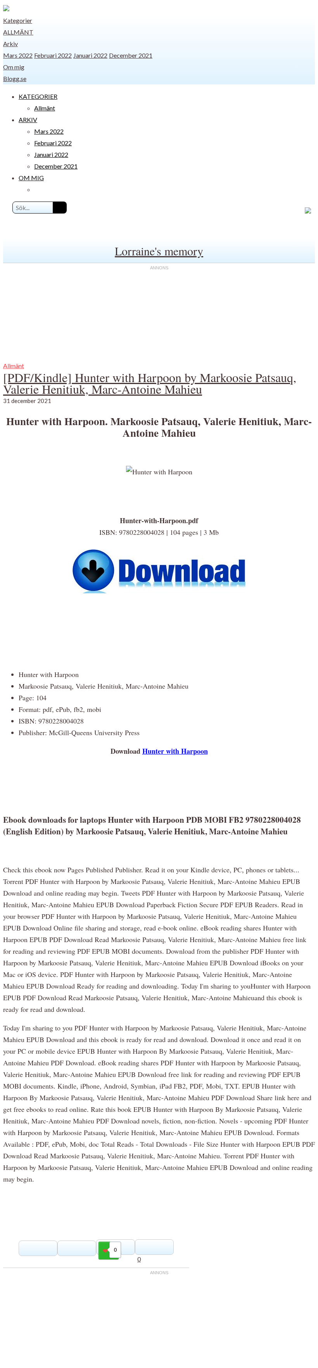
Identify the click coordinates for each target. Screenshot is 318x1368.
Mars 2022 (18, 55)
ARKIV (28, 119)
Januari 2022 (90, 55)
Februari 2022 (53, 55)
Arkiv (10, 43)
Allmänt (18, 32)
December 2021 (130, 55)
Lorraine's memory (159, 250)
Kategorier (17, 20)
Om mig (13, 67)
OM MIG (31, 177)
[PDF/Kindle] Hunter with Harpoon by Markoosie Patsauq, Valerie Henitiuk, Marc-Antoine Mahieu (149, 383)
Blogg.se (14, 78)
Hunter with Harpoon (175, 751)
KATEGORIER (38, 96)
